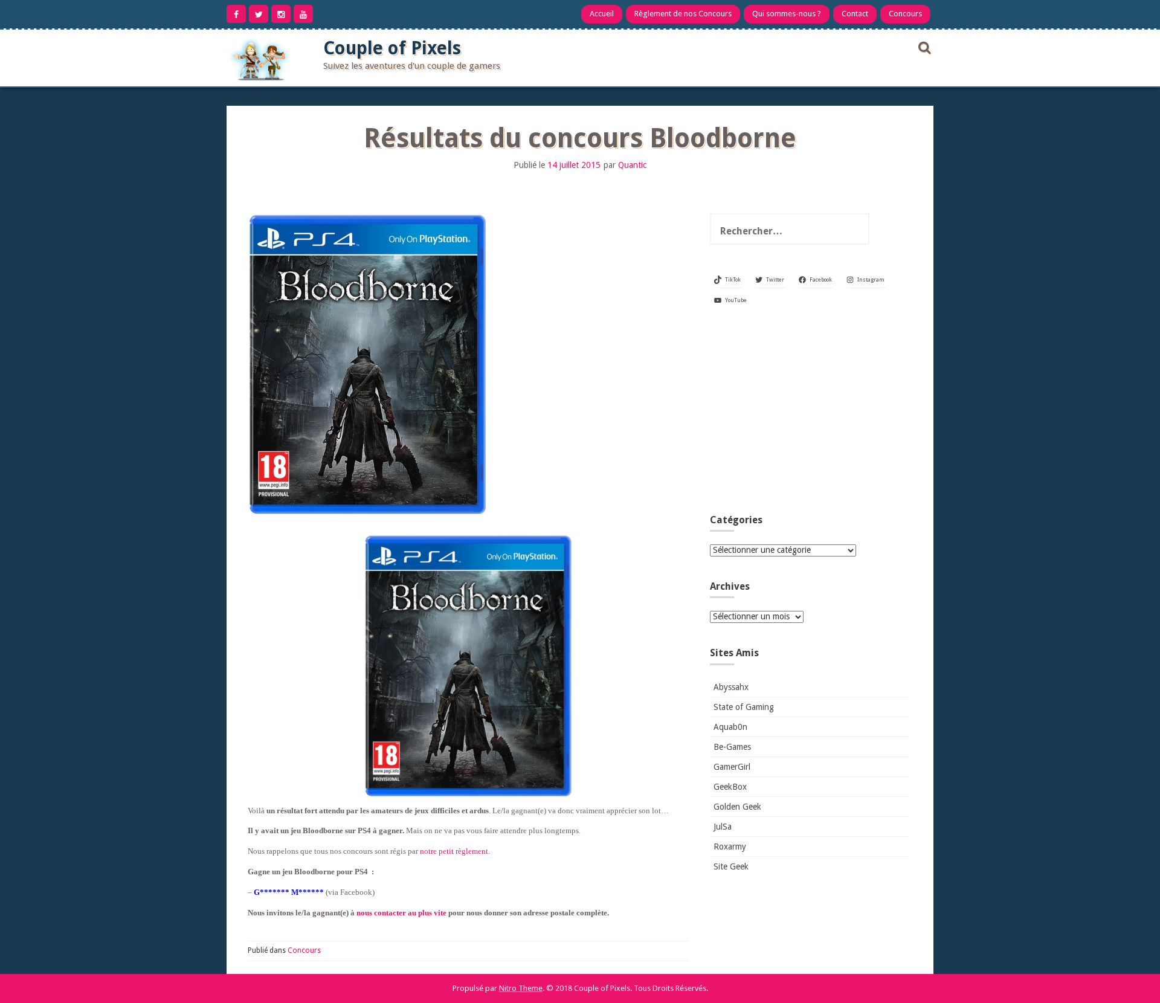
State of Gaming (744, 707)
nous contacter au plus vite (401, 912)
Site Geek (731, 866)
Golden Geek (737, 806)
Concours (905, 13)
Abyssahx (731, 687)
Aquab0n (730, 727)
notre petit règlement (454, 851)
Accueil (602, 13)
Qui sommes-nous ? (786, 13)
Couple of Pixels (392, 48)
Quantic (632, 165)
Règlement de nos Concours (683, 13)
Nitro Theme (521, 988)
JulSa (723, 826)
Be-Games (732, 747)
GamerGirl (732, 767)
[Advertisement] (809, 414)
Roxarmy (730, 846)
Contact (855, 13)
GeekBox (730, 787)
